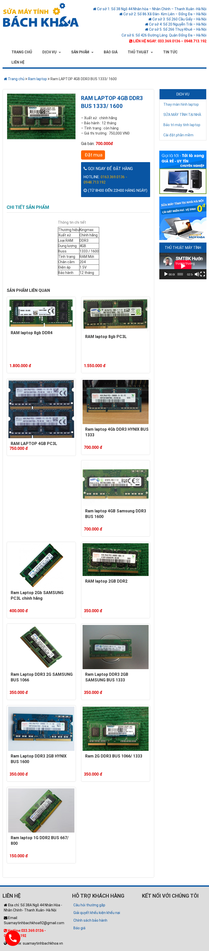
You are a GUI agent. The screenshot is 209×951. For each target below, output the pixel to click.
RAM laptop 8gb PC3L (106, 336)
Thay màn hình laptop (181, 104)
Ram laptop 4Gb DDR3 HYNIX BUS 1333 (117, 432)
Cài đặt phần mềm (178, 135)
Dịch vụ (49, 52)
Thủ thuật (138, 52)
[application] (182, 266)
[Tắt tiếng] (197, 274)
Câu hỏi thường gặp (89, 905)
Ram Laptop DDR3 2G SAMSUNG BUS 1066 (42, 677)
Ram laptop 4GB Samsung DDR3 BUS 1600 (115, 514)
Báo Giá (110, 52)
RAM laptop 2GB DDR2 (106, 581)
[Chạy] (165, 274)
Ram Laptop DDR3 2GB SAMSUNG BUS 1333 (106, 677)
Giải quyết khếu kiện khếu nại (96, 913)
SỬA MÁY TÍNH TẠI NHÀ (182, 115)
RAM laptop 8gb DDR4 (32, 332)
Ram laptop (37, 79)
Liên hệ (17, 62)
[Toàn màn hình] (202, 274)
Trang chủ (21, 52)
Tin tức (170, 52)
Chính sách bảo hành (90, 920)
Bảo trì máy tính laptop (181, 125)
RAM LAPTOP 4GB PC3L (34, 443)
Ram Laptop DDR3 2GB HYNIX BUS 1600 (39, 759)
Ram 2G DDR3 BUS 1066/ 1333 (113, 756)
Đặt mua (93, 155)
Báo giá (79, 928)
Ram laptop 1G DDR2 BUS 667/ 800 (40, 840)
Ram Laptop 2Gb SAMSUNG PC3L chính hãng (37, 595)
